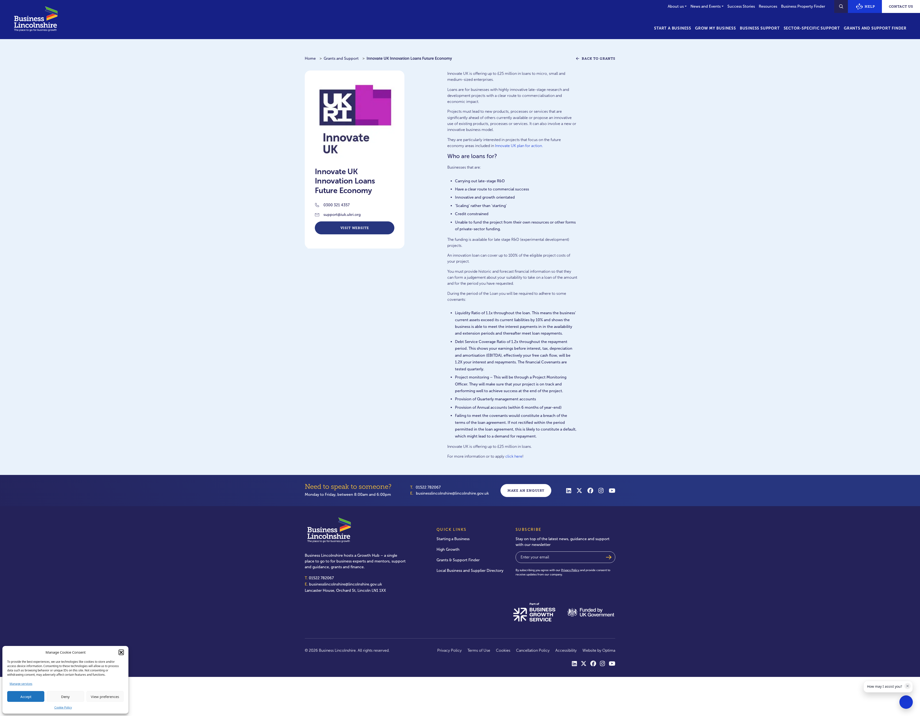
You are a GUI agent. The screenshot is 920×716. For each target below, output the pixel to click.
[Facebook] (590, 490)
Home (310, 58)
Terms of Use (478, 650)
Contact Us (901, 6)
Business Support (760, 28)
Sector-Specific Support (812, 28)
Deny (65, 696)
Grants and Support (341, 58)
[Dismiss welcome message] (907, 686)
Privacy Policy (570, 570)
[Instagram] (601, 490)
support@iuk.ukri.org (342, 215)
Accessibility (566, 650)
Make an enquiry (526, 490)
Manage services (21, 684)
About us (676, 6)
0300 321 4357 (336, 205)
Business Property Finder (803, 6)
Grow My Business (715, 28)
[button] (121, 652)
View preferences (105, 696)
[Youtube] (612, 490)
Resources (768, 6)
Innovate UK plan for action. (519, 146)
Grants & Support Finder (458, 560)
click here (513, 456)
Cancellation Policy (533, 650)
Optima (608, 650)
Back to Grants (598, 58)
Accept (25, 696)
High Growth (448, 549)
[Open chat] (906, 702)
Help (870, 6)
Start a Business (672, 28)
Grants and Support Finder (875, 28)
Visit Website (354, 228)
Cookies (503, 650)
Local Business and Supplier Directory (470, 570)
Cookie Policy (63, 707)
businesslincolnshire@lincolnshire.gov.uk (452, 493)
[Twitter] (579, 490)
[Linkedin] (568, 490)
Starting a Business (453, 539)
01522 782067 (428, 487)
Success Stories (741, 6)
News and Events (705, 6)
